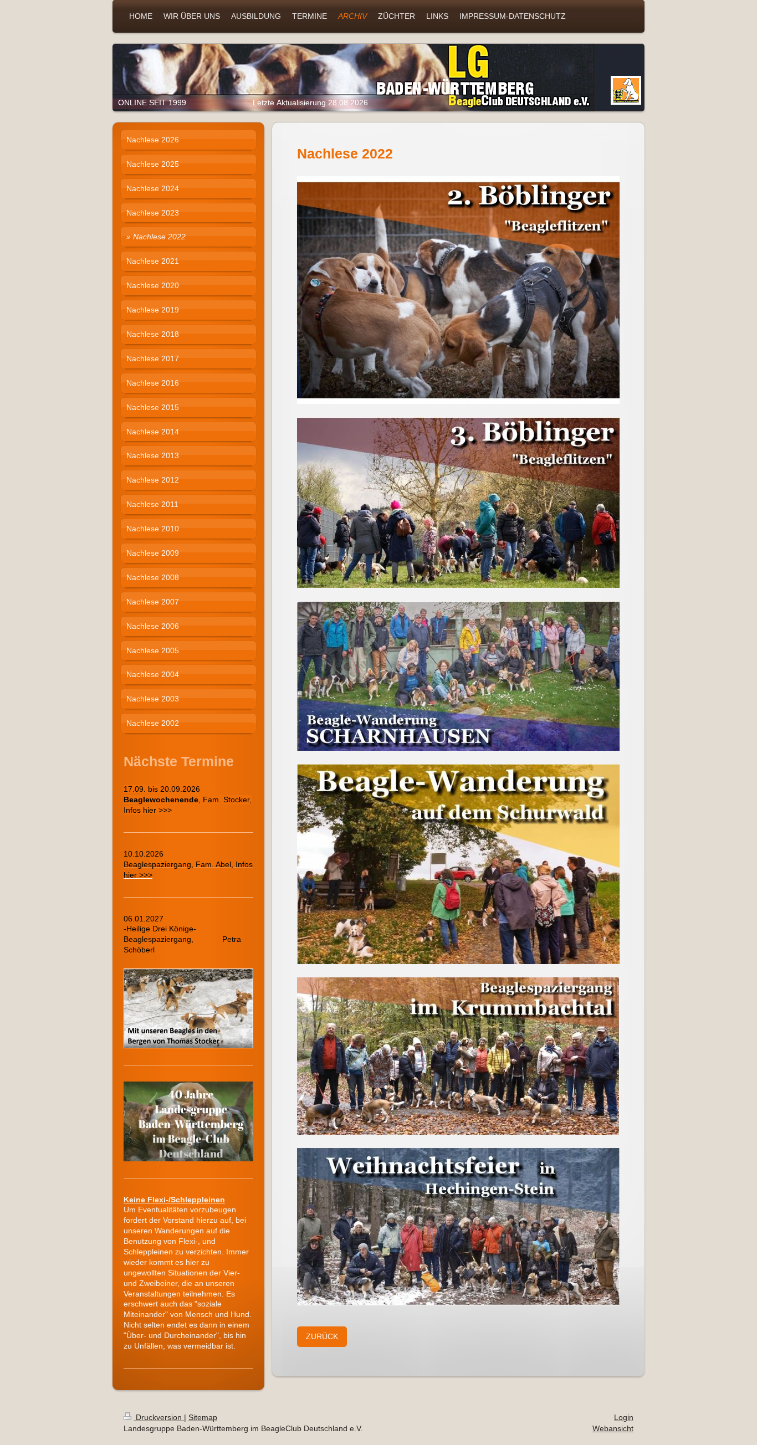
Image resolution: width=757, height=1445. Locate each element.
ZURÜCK (322, 1336)
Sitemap (202, 1417)
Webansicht (612, 1428)
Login (623, 1417)
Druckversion (159, 1417)
